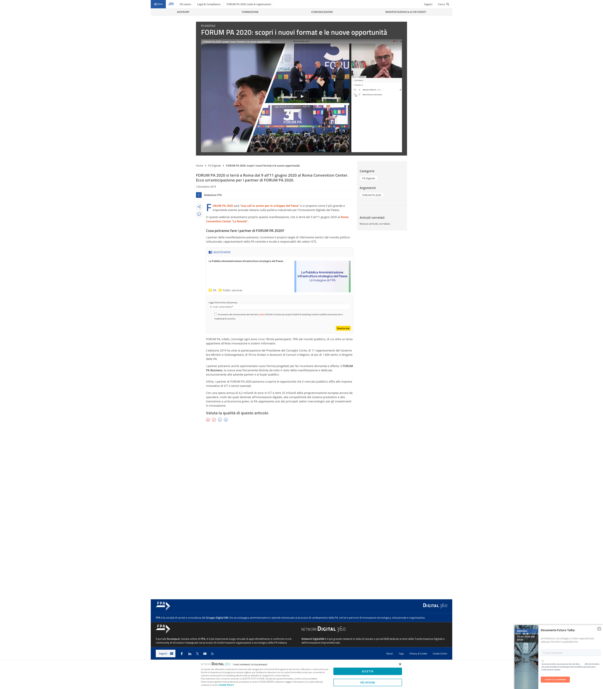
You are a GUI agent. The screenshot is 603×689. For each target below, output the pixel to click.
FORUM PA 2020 (223, 206)
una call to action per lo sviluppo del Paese (270, 206)
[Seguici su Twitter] (197, 654)
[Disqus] (301, 470)
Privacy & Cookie (419, 653)
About (390, 653)
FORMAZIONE (250, 12)
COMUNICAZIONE (322, 12)
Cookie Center (440, 653)
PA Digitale (214, 165)
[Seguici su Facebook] (182, 654)
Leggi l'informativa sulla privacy (223, 302)
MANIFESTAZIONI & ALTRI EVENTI (405, 12)
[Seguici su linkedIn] (190, 654)
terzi (262, 314)
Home (199, 165)
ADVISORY (183, 12)
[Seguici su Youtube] (205, 654)
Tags (402, 653)
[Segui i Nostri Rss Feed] (212, 654)
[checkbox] (215, 314)
